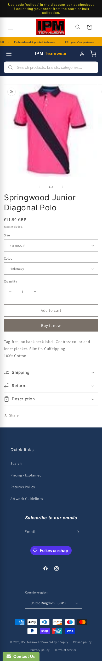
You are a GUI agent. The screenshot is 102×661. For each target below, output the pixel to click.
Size (7, 235)
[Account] (82, 53)
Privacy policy (40, 650)
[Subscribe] (77, 532)
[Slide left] (39, 186)
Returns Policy (22, 487)
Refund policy (82, 642)
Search (16, 463)
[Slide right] (62, 186)
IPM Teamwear (31, 642)
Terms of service (66, 650)
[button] (10, 27)
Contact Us (23, 656)
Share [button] (14, 415)
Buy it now (51, 325)
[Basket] (93, 53)
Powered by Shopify (54, 642)
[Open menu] (9, 53)
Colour (9, 258)
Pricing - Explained (26, 475)
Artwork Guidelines (26, 498)
